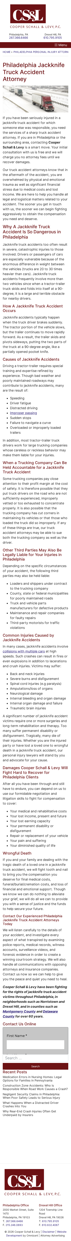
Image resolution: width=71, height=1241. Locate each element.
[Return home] (35, 16)
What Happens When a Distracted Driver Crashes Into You (31, 1104)
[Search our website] (35, 1057)
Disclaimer (48, 1231)
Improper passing (23, 413)
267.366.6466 (14, 1221)
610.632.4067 (50, 1224)
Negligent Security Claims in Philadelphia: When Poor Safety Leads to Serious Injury (31, 1096)
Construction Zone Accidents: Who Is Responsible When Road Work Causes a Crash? (35, 1087)
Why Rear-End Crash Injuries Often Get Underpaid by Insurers (29, 1113)
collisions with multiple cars (24, 651)
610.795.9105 (50, 1221)
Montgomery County (19, 1011)
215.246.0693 (14, 1224)
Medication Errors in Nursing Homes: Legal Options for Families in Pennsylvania (32, 1078)
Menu (62, 45)
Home (6, 51)
